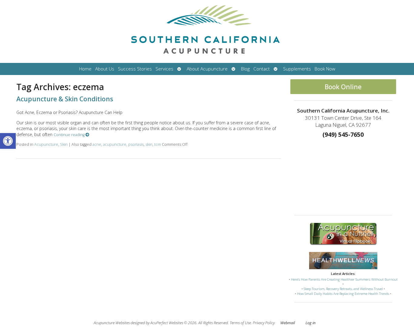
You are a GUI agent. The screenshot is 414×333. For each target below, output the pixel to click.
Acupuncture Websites (112, 322)
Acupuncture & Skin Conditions (64, 99)
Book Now (325, 69)
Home (85, 69)
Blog (245, 69)
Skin (64, 144)
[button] (8, 141)
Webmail (287, 322)
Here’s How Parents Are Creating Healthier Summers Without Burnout (344, 279)
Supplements (297, 69)
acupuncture (114, 144)
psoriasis (136, 144)
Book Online (343, 87)
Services (164, 69)
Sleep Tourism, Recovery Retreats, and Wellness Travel (343, 288)
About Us (104, 69)
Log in (310, 322)
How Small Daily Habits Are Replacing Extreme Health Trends (343, 293)
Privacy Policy (264, 322)
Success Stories (135, 69)
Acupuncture (46, 144)
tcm (157, 144)
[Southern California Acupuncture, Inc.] (207, 31)
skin (148, 144)
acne (96, 144)
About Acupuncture (207, 69)
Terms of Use (240, 322)
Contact (261, 69)
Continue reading (69, 134)
